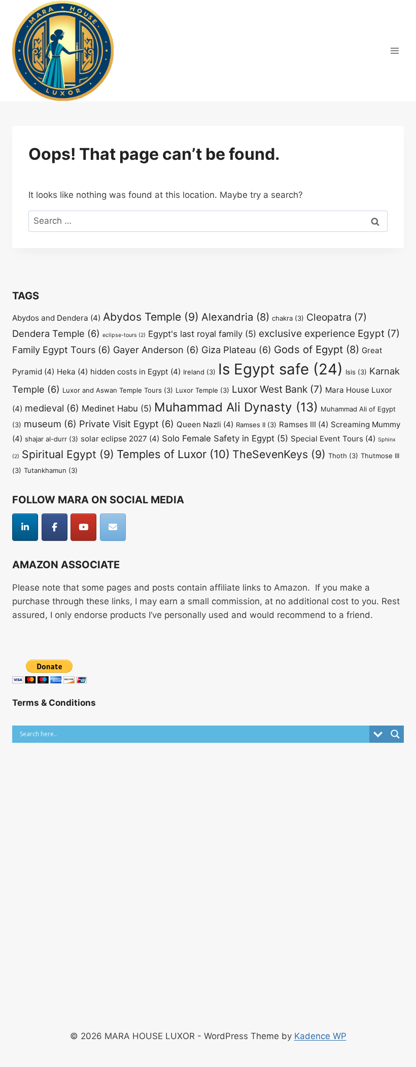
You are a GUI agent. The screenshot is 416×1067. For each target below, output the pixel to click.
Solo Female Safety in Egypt (225, 438)
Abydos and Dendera (56, 318)
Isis (356, 372)
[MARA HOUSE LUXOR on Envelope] (113, 527)
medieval (52, 408)
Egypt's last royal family (202, 334)
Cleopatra (336, 317)
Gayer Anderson (156, 349)
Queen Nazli (205, 424)
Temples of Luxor (173, 454)
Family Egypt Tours (61, 349)
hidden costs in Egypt (135, 371)
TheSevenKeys (279, 454)
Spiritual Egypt (68, 454)
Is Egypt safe (280, 369)
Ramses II (256, 425)
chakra (288, 318)
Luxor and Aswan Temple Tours (117, 390)
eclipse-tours (124, 335)
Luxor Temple (202, 390)
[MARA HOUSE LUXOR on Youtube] (83, 527)
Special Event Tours (333, 438)
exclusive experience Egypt (329, 333)
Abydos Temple (151, 316)
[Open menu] (394, 50)
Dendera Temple (56, 333)
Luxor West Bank (277, 389)
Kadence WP (320, 1036)
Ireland (199, 372)
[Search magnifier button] (395, 734)
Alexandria (235, 317)
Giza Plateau (236, 349)
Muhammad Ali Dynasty (236, 407)
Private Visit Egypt (126, 423)
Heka (72, 371)
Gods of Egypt (316, 349)
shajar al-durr (51, 439)
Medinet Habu (117, 408)
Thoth (343, 456)
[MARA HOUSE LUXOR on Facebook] (54, 527)
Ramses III (303, 424)
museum (50, 423)
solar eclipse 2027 (120, 438)
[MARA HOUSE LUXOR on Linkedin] (25, 527)
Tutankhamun (51, 470)
